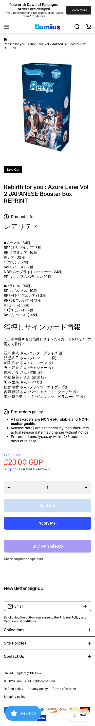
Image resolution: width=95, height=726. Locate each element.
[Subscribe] (85, 606)
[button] (88, 26)
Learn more (78, 10)
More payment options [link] (23, 559)
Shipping (10, 469)
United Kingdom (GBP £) (21, 673)
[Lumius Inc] (47, 26)
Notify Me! (48, 523)
